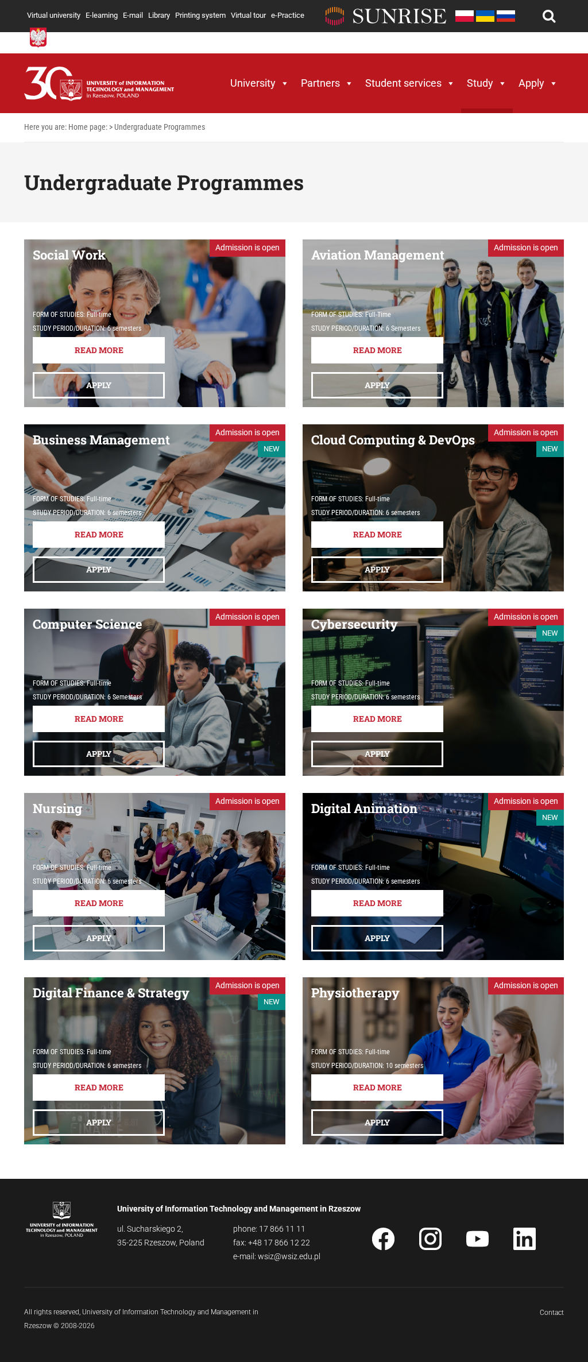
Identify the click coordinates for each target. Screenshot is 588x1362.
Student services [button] (403, 83)
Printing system (200, 15)
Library (159, 15)
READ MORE (99, 350)
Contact (552, 1313)
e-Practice (287, 15)
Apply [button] (531, 83)
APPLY (98, 385)
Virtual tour (248, 15)
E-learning (102, 15)
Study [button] (480, 83)
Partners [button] (320, 83)
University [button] (253, 83)
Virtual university (53, 15)
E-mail (133, 15)
